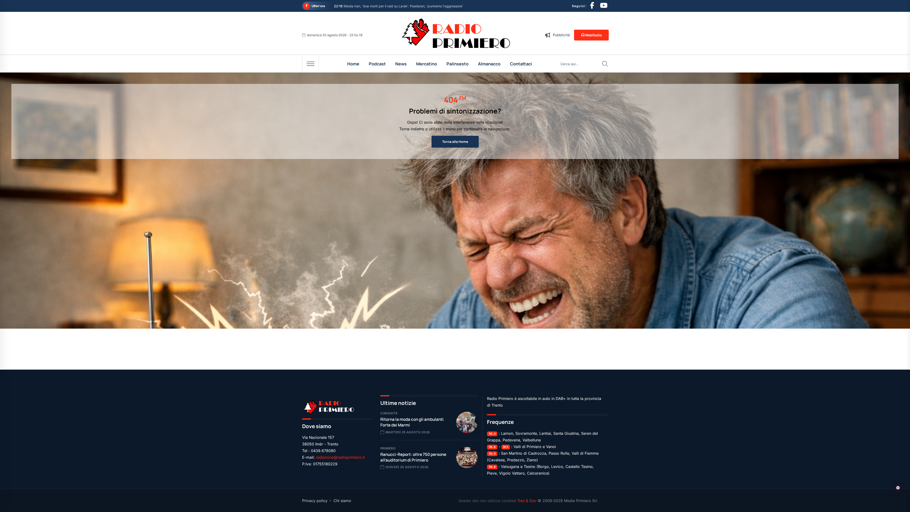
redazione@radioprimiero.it (340, 457)
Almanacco (489, 64)
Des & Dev (528, 500)
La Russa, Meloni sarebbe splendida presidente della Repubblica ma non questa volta (405, 6)
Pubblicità (561, 34)
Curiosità (389, 413)
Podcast (377, 64)
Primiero (388, 448)
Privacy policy (315, 500)
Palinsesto (457, 64)
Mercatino (426, 64)
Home (353, 64)
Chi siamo (342, 500)
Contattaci (521, 64)
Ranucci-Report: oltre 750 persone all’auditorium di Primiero (413, 457)
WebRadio (593, 34)
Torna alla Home (455, 141)
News (401, 64)
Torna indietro (411, 129)
